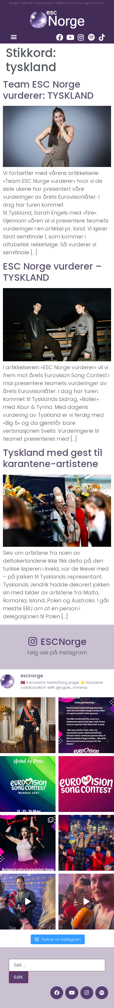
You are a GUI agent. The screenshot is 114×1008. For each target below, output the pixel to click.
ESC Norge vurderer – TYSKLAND (52, 272)
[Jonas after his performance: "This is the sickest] (86, 843)
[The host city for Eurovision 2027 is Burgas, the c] (28, 784)
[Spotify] (91, 37)
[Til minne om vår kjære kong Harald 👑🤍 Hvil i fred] (28, 725)
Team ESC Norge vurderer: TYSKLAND (48, 90)
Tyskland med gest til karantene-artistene (52, 458)
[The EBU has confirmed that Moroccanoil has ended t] (86, 725)
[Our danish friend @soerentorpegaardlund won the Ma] (28, 902)
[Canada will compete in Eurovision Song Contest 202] (86, 784)
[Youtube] (70, 37)
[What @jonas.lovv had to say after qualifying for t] (86, 902)
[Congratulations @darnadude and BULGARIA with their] (28, 843)
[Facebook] (59, 37)
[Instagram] (80, 37)
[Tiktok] (101, 37)
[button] (13, 37)
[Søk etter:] (57, 965)
